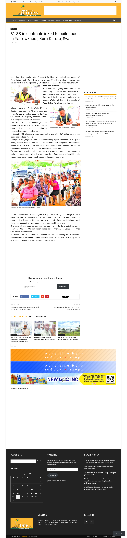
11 (18, 489)
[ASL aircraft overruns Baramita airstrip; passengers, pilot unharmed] (69, 328)
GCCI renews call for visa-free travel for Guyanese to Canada (67, 308)
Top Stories (21, 20)
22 (36, 493)
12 (23, 489)
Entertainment (67, 20)
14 (32, 489)
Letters (36, 20)
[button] (114, 20)
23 (40, 493)
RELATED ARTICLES (19, 316)
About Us (64, 1)
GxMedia (24, 536)
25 (18, 497)
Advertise (53, 1)
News (29, 20)
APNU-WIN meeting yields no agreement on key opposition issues (100, 106)
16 (40, 489)
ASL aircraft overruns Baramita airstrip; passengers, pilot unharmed (98, 114)
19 (23, 493)
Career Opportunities (74, 1)
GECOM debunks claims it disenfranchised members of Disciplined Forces (25, 308)
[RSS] (115, 1)
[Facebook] (113, 1)
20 (27, 493)
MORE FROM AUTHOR (38, 316)
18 (18, 493)
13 (27, 489)
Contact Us (77, 20)
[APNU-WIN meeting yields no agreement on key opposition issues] (45, 328)
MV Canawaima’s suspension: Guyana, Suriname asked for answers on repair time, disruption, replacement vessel (100, 123)
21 (32, 493)
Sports (58, 20)
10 (13, 489)
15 (36, 489)
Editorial (43, 20)
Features (51, 20)
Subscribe (62, 287)
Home (48, 1)
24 (13, 497)
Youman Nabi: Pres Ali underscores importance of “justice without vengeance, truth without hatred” (21, 339)
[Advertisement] (80, 10)
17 (13, 493)
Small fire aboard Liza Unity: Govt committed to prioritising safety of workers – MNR (100, 133)
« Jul (12, 503)
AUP (59, 1)
